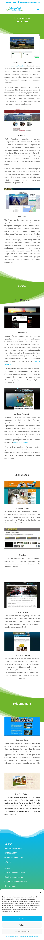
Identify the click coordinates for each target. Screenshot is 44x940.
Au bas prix (22, 136)
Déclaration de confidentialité (28, 937)
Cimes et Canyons (22, 508)
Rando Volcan (22, 333)
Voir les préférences (22, 931)
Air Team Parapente (22, 414)
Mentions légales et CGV (13, 877)
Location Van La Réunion (14, 66)
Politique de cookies (11, 937)
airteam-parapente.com (21, 442)
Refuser (22, 925)
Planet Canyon (22, 612)
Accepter (22, 918)
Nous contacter (10, 886)
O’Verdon (22, 555)
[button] (40, 892)
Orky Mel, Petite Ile (22, 794)
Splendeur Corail (22, 740)
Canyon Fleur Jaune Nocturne (15, 881)
